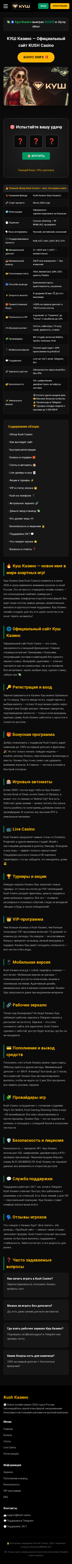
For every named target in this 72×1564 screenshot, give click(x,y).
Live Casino (9, 1447)
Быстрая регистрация (23, 449)
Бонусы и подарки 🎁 (23, 457)
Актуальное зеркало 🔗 (24, 503)
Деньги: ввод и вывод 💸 (25, 511)
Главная (8, 1429)
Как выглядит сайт (21, 442)
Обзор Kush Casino (21, 434)
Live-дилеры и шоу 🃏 (23, 472)
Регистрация (60, 6)
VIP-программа (12, 1490)
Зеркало (8, 1472)
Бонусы (7, 1435)
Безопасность (11, 1484)
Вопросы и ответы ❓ (23, 549)
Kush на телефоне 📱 (22, 495)
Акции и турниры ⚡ (22, 480)
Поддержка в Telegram (20, 1520)
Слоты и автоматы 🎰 (23, 465)
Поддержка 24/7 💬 (22, 533)
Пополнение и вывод (15, 1478)
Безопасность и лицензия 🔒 (27, 526)
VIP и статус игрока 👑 (23, 488)
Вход (43, 6)
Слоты (7, 1441)
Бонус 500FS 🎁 (36, 57)
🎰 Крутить (36, 155)
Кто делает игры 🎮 (22, 518)
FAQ (5, 1497)
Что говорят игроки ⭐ (23, 541)
